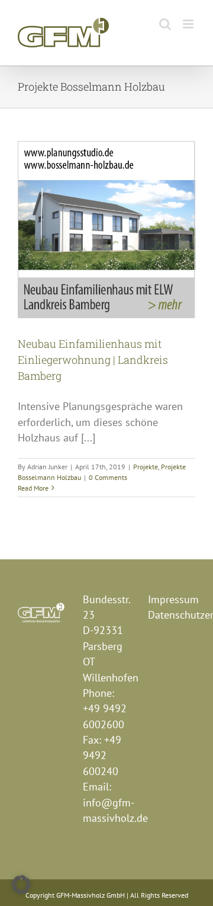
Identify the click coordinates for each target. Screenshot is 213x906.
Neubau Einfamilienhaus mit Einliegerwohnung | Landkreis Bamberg (93, 360)
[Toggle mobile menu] (189, 24)
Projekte (145, 466)
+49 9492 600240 (102, 755)
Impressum (173, 599)
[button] (21, 884)
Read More (33, 488)
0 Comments (108, 477)
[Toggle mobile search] (165, 24)
